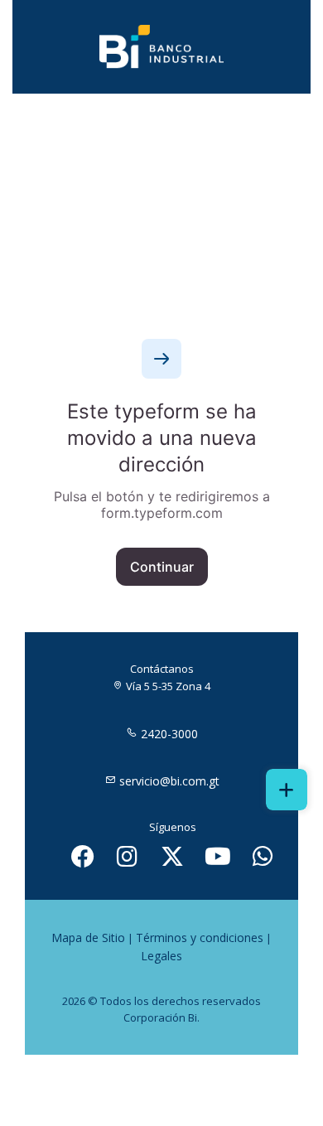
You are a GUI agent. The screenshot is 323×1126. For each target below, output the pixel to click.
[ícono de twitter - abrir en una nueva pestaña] (172, 856)
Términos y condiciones (199, 937)
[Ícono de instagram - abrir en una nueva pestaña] (127, 856)
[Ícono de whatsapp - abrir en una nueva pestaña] (263, 856)
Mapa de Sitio (88, 937)
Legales (161, 956)
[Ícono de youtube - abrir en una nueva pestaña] (217, 856)
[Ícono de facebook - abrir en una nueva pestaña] (82, 856)
